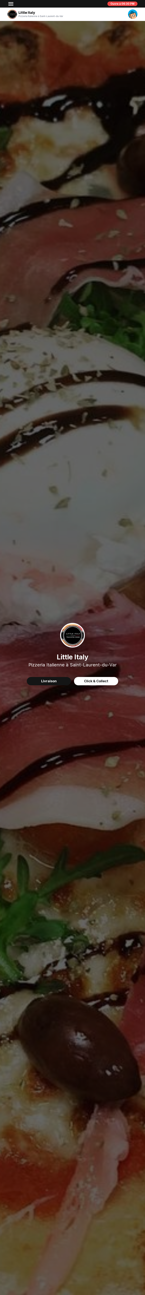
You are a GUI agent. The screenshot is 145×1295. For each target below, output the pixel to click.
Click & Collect (96, 681)
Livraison (49, 681)
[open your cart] (132, 14)
